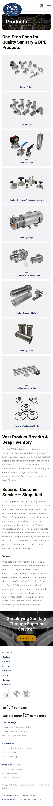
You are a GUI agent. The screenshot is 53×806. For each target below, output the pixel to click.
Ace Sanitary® (9, 722)
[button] (26, 73)
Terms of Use (24, 800)
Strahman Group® (11, 765)
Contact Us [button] (26, 638)
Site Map (36, 800)
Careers (6, 680)
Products (7, 652)
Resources (7, 666)
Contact (6, 684)
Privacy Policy (30, 795)
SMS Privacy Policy (11, 795)
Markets (6, 671)
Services (6, 661)
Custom (6, 657)
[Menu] (49, 5)
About (5, 675)
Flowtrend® (8, 744)
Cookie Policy (8, 800)
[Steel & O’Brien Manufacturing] (12, 9)
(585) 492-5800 (41, 5)
